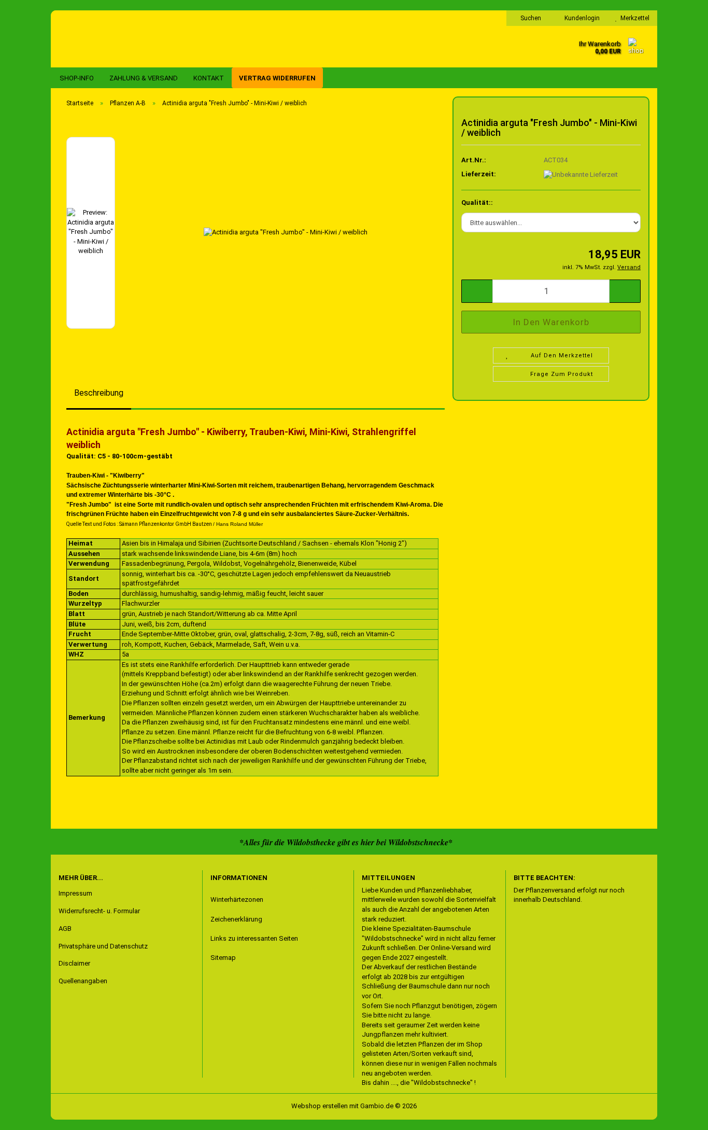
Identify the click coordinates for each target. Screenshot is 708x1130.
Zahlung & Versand (143, 78)
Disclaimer (74, 963)
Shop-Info (77, 78)
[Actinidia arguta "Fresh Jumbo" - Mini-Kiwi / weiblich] (285, 232)
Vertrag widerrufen (277, 78)
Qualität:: (477, 202)
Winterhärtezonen (236, 899)
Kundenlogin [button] (580, 18)
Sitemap (223, 957)
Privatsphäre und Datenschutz (103, 946)
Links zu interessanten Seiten (254, 938)
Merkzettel (633, 18)
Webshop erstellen (319, 1106)
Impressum (75, 893)
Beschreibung (98, 393)
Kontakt (208, 78)
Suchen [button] (530, 18)
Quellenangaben (83, 981)
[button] (476, 291)
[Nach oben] (28, 1114)
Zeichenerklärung (236, 919)
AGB (65, 928)
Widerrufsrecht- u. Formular (99, 911)
